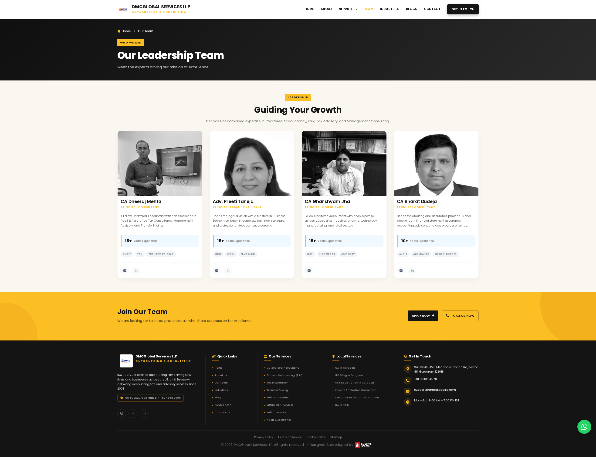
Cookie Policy (315, 437)
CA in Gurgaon (345, 368)
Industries (389, 9)
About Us (221, 375)
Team (369, 9)
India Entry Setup (278, 397)
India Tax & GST (277, 412)
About (326, 9)
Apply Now (421, 316)
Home (309, 9)
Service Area (223, 405)
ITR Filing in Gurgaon (349, 375)
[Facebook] (133, 413)
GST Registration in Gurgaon (354, 382)
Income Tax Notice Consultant (355, 390)
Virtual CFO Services (280, 405)
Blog (218, 397)
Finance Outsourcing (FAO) (285, 375)
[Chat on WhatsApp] (584, 427)
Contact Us (222, 412)
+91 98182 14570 (425, 379)
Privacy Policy (263, 437)
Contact (432, 9)
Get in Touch (462, 9)
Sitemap (336, 437)
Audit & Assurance (279, 420)
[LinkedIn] (144, 413)
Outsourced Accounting (283, 368)
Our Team (221, 382)
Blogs (411, 9)
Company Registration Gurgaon (357, 397)
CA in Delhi (342, 405)
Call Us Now (463, 316)
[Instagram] (121, 413)
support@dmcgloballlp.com (435, 390)
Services (347, 9)
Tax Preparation (277, 382)
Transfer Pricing (277, 390)
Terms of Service (290, 437)
